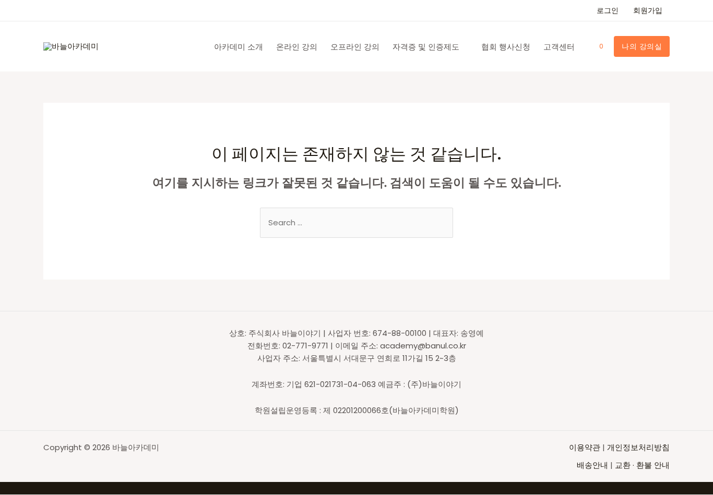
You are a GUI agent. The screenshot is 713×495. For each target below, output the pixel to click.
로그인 (608, 10)
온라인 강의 (296, 46)
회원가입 (647, 10)
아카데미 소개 (238, 46)
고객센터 (559, 46)
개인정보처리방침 (638, 447)
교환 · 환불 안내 (642, 465)
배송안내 (592, 465)
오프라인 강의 (354, 46)
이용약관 (585, 447)
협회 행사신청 (505, 46)
